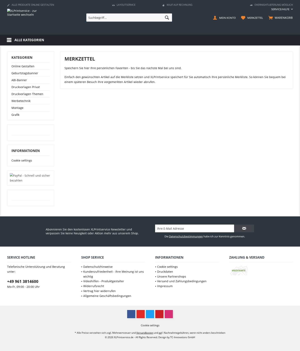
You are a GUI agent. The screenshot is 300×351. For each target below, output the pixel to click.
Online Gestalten (22, 66)
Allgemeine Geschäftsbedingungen (107, 296)
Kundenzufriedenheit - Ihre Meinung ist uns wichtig (113, 274)
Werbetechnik (20, 101)
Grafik (15, 115)
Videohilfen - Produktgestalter (103, 281)
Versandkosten (144, 332)
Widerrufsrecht (93, 286)
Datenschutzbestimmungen (186, 236)
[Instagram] (169, 314)
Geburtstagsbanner (24, 73)
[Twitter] (150, 314)
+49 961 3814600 (22, 281)
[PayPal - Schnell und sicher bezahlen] (30, 178)
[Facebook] (131, 314)
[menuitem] (280, 9)
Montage (17, 108)
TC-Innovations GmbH (182, 337)
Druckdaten (165, 271)
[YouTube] (141, 314)
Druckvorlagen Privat (25, 87)
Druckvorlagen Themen (27, 94)
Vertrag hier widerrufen (99, 291)
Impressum (165, 286)
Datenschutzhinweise (98, 267)
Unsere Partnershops (171, 276)
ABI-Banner (19, 80)
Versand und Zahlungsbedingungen (182, 281)
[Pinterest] (159, 314)
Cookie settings (21, 160)
